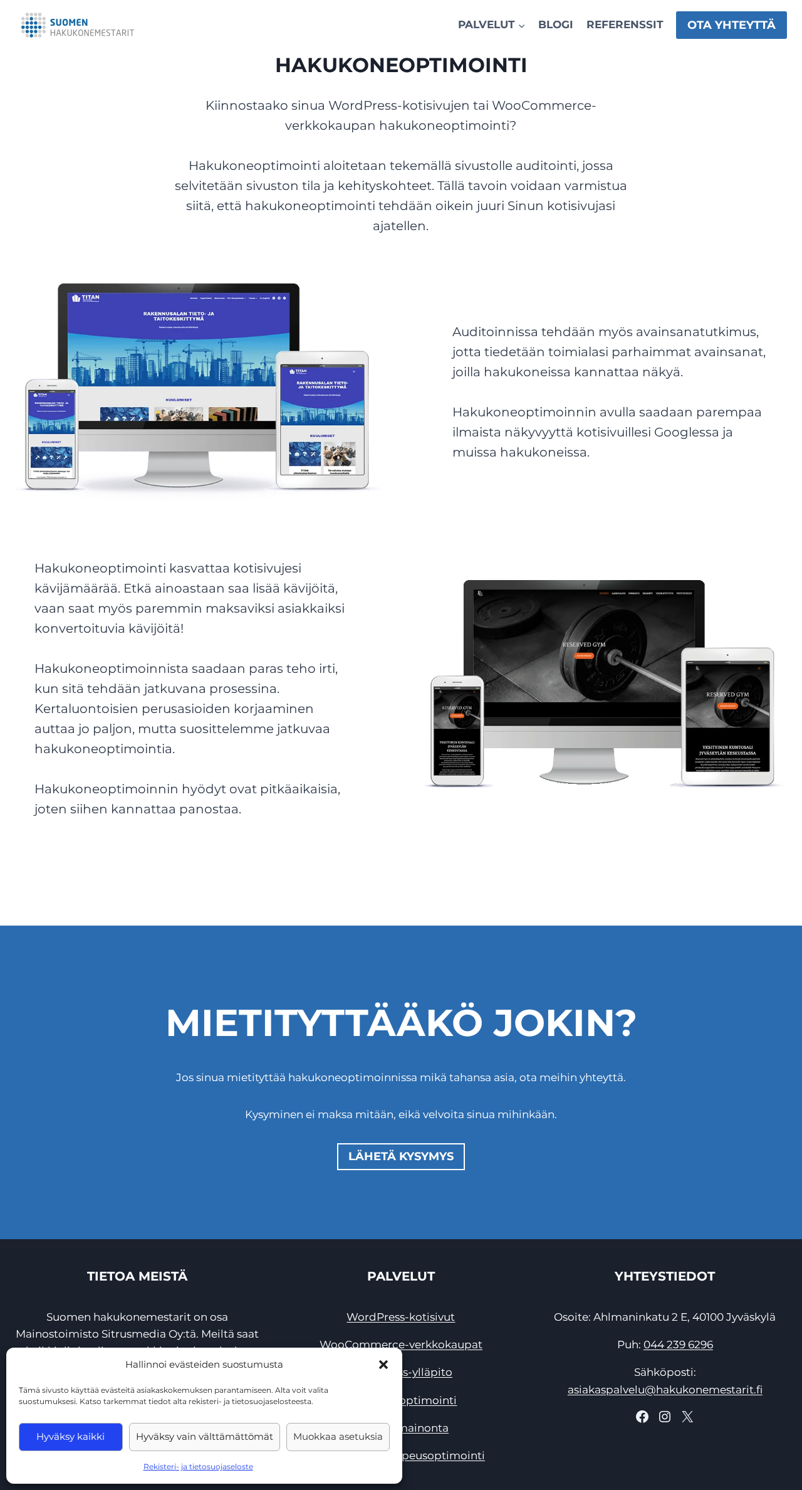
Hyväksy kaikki (70, 1436)
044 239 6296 (678, 1344)
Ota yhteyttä (731, 25)
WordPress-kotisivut (400, 1317)
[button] (383, 1364)
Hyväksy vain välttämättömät (204, 1436)
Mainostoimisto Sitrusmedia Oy (99, 1334)
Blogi (555, 24)
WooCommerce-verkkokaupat (401, 1344)
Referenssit (625, 24)
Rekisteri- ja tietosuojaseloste (198, 1466)
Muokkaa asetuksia (338, 1436)
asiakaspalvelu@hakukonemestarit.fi (665, 1389)
